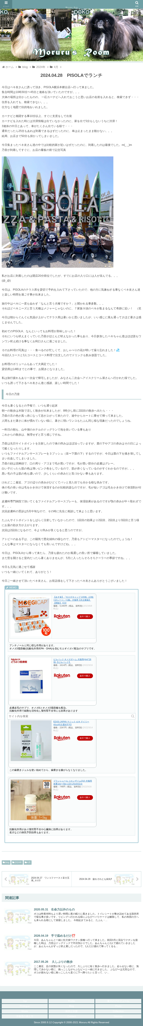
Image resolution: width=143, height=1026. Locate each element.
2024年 (18, 862)
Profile (71, 1001)
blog (7, 862)
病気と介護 (71, 1011)
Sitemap (118, 1016)
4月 (29, 862)
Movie (24, 1011)
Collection (118, 1011)
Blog (71, 1006)
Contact (71, 1016)
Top (25, 1001)
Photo (118, 1006)
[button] (133, 716)
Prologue (25, 1006)
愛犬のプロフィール (118, 1001)
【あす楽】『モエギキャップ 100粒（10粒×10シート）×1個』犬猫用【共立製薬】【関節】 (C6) (73, 600)
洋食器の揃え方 (24, 1016)
